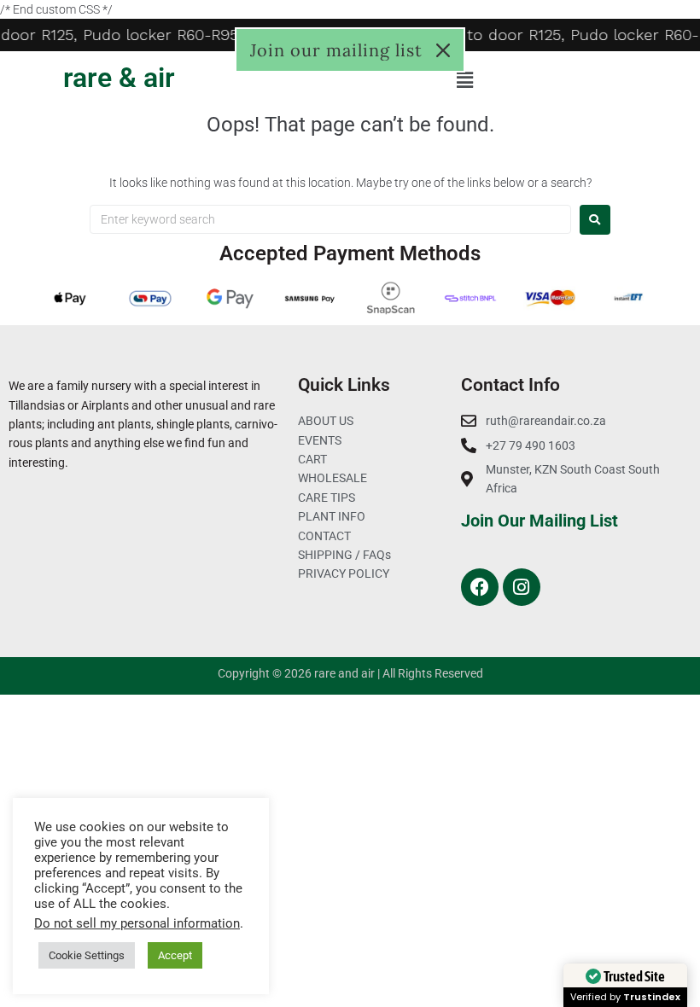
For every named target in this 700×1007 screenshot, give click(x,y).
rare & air (119, 77)
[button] (465, 80)
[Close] (443, 50)
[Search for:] (330, 219)
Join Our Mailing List (539, 520)
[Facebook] (480, 587)
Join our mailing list (336, 50)
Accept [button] (175, 955)
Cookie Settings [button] (87, 955)
